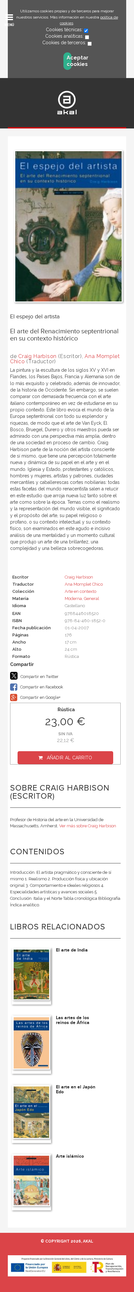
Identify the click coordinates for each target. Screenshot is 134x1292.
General (91, 598)
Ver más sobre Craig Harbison (87, 825)
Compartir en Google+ (39, 697)
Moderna (73, 598)
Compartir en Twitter (39, 676)
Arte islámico (70, 1156)
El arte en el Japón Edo (75, 1089)
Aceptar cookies (69, 61)
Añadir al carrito (69, 757)
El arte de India (72, 950)
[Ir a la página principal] (67, 102)
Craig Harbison (37, 356)
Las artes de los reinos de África (72, 1020)
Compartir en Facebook (41, 687)
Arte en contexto (80, 591)
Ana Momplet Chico (84, 584)
